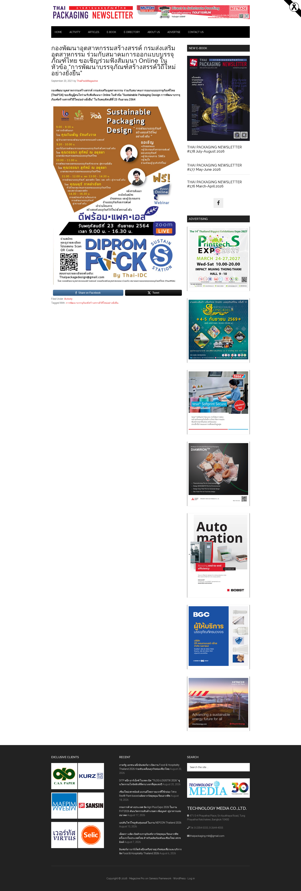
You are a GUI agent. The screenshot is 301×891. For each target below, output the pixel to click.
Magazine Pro (137, 878)
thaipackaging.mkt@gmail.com (207, 836)
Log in (191, 878)
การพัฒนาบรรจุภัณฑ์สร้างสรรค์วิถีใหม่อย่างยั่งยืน (92, 302)
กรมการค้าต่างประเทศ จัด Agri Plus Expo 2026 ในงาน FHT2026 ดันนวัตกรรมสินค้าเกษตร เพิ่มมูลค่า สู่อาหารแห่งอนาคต (150, 811)
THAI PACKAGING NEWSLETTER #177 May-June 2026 (214, 167)
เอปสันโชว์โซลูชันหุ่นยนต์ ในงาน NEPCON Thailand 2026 (150, 822)
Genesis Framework (160, 878)
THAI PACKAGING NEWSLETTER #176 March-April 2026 (214, 184)
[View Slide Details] (193, 12)
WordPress (179, 878)
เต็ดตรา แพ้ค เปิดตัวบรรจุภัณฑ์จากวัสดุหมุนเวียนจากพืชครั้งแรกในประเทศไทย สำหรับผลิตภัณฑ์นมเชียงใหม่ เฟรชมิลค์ (150, 838)
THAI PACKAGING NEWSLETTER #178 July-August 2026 (214, 149)
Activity (68, 298)
